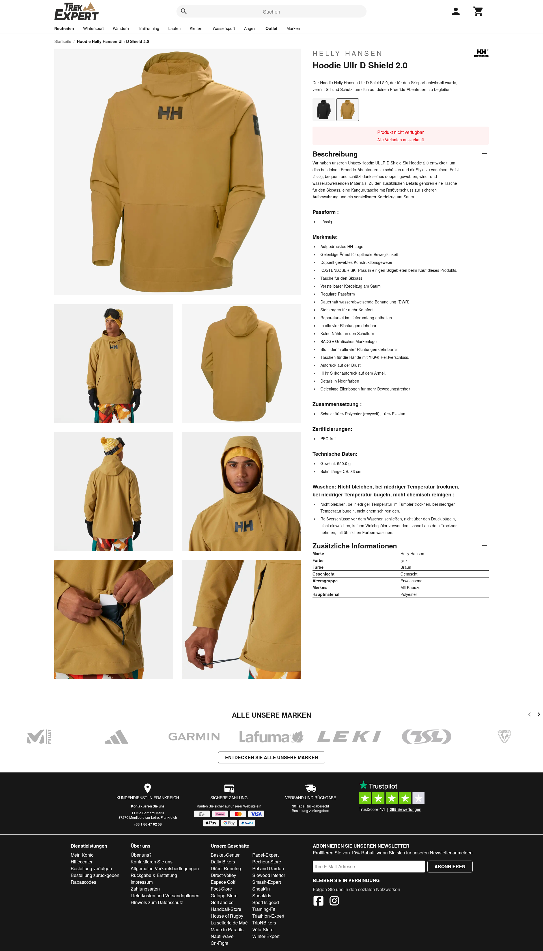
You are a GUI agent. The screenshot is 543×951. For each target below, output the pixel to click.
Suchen (271, 11)
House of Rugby (227, 916)
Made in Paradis (227, 929)
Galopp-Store (224, 895)
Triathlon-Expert (268, 916)
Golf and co (222, 902)
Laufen (174, 28)
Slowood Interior (268, 875)
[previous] (529, 715)
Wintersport (93, 28)
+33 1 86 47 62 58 (148, 824)
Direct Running (226, 868)
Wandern (121, 28)
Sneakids (261, 895)
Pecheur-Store (266, 861)
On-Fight (219, 943)
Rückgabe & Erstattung (154, 875)
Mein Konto (82, 855)
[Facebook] (318, 901)
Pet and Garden (268, 868)
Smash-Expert (266, 882)
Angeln (250, 28)
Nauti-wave (222, 936)
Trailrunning (148, 28)
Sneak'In (261, 888)
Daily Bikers (223, 861)
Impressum (142, 882)
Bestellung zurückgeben (310, 810)
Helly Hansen (348, 53)
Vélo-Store (262, 929)
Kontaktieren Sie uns (148, 806)
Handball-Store (226, 909)
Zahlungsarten (145, 888)
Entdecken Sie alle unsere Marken (271, 757)
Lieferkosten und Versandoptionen (165, 895)
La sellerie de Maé (229, 922)
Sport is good (265, 902)
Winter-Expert (265, 936)
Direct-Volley (223, 875)
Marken (293, 28)
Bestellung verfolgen (91, 868)
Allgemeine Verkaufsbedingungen (165, 868)
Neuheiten (64, 28)
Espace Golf (223, 882)
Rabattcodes (83, 882)
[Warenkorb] (478, 11)
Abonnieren (450, 866)
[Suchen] (184, 11)
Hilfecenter (81, 861)
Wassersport (224, 28)
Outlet (271, 28)
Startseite (62, 41)
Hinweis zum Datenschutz (157, 902)
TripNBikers (264, 922)
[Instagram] (334, 901)
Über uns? (141, 855)
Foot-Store (221, 888)
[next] (539, 715)
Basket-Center (225, 855)
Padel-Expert (265, 855)
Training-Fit (263, 909)
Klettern (197, 28)
